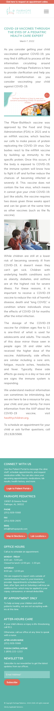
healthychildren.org (16, 417)
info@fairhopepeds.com (15, 528)
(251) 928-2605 (12, 520)
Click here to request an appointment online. (27, 1)
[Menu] (46, 11)
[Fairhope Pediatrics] (22, 10)
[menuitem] (46, 11)
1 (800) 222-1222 (13, 651)
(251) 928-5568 (12, 512)
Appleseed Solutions (16, 707)
